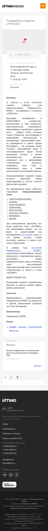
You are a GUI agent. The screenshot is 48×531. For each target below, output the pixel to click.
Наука (5, 424)
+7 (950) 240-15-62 (9, 453)
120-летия (27, 235)
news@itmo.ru (8, 459)
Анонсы (10, 344)
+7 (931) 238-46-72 (9, 449)
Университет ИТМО (29, 504)
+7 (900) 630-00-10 (9, 446)
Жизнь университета (12, 438)
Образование (8, 429)
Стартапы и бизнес (11, 433)
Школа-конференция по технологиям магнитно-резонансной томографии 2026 (22, 352)
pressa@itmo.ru (8, 463)
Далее (37, 365)
